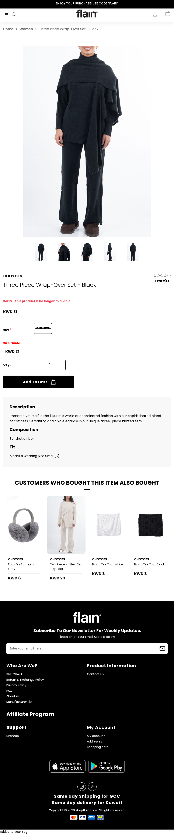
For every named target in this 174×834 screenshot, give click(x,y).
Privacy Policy (16, 685)
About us (13, 696)
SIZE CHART (14, 674)
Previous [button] (3, 3)
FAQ (9, 691)
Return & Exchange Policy (25, 680)
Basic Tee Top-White (107, 564)
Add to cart (35, 382)
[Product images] (24, 525)
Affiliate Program (30, 714)
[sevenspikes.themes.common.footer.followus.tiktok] (92, 786)
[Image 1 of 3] (24, 525)
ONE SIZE (43, 328)
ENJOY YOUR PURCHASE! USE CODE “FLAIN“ (87, 3)
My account (96, 736)
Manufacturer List (19, 702)
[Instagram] (81, 786)
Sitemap (12, 736)
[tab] (21, 551)
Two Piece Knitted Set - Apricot (66, 566)
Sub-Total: (153, 36)
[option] (87, 3)
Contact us (95, 674)
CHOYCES (12, 276)
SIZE (6, 330)
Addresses (94, 742)
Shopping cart (97, 747)
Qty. (7, 365)
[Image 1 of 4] (66, 525)
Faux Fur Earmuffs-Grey (22, 566)
